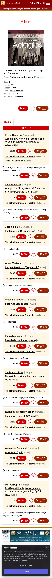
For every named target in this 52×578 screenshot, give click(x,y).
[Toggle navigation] (48, 3)
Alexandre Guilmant (16, 448)
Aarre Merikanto (14, 263)
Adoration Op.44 (14, 452)
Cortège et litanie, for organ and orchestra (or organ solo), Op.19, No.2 (23, 491)
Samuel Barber (13, 184)
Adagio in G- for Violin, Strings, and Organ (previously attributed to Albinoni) (24, 142)
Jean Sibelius (12, 226)
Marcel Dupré (12, 484)
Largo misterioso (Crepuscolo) (22, 267)
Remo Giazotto (13, 135)
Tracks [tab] (7, 121)
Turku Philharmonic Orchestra (18, 77)
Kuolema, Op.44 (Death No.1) (21, 231)
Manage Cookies (26, 565)
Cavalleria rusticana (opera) (20, 340)
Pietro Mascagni (14, 336)
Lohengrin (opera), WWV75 (20, 416)
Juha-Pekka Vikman (15, 160)
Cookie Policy (15, 560)
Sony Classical (16, 91)
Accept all (26, 572)
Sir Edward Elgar (14, 372)
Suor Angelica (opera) (17, 303)
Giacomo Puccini (14, 299)
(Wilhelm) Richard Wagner (19, 411)
